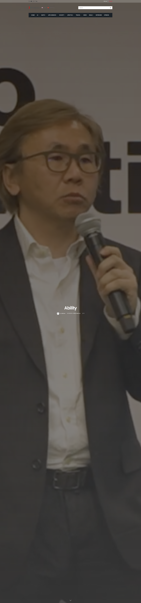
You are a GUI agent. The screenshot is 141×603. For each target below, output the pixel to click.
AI (37, 15)
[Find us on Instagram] (33, 1)
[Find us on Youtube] (31, 1)
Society (61, 15)
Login (106, 1)
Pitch (75, 313)
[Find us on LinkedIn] (36, 1)
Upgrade (110, 1)
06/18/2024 (69, 313)
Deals (91, 15)
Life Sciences (52, 15)
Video (85, 15)
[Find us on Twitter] (29, 1)
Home (33, 15)
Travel (78, 15)
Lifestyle (70, 15)
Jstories (63, 313)
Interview (99, 15)
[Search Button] (110, 7)
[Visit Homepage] (34, 7)
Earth (43, 15)
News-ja (78, 313)
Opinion (106, 15)
